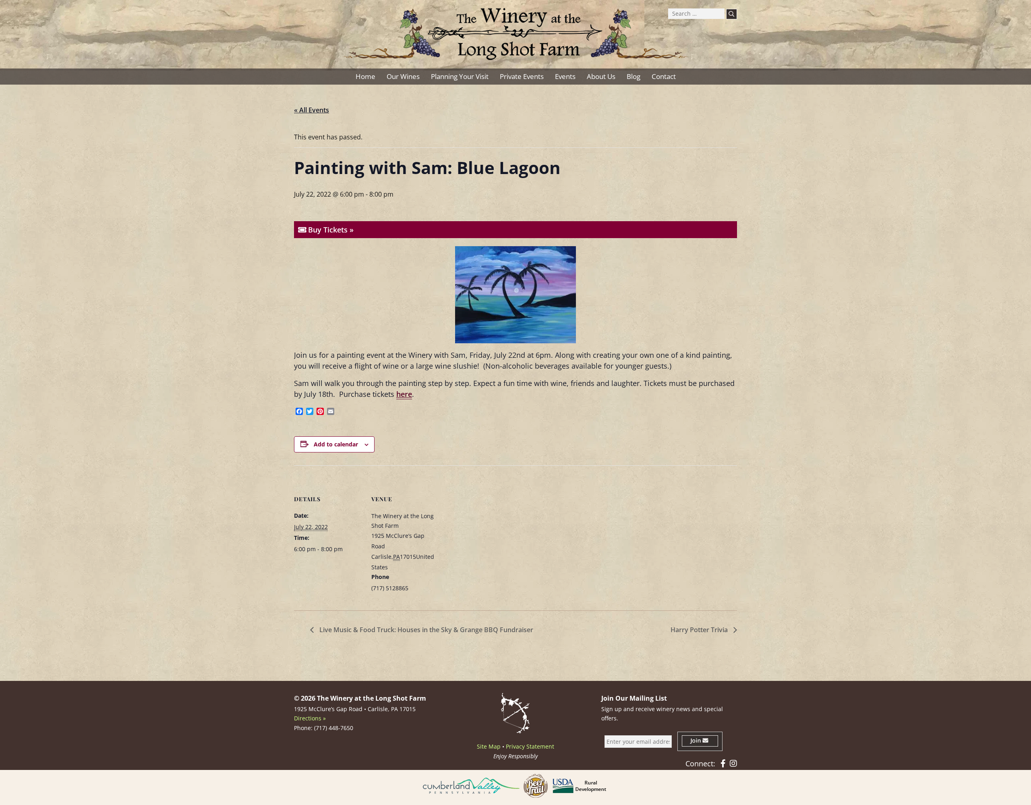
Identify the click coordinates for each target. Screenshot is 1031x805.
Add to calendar (336, 444)
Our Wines (403, 76)
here (404, 394)
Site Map (489, 746)
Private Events (522, 76)
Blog (633, 76)
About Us (601, 76)
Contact (664, 76)
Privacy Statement (530, 746)
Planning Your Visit (460, 76)
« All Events (311, 110)
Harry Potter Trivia (700, 629)
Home (365, 76)
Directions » (310, 718)
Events (565, 76)
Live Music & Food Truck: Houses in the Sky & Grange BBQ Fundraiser (425, 629)
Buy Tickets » (330, 229)
